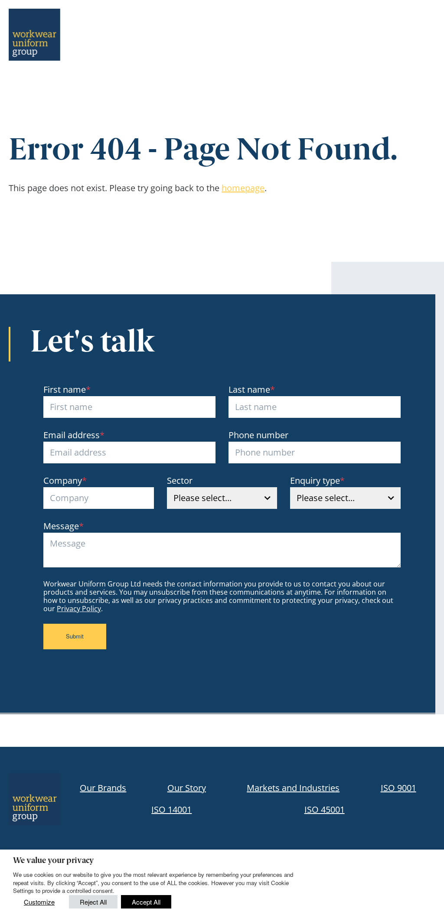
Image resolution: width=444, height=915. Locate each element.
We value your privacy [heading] (53, 861)
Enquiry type (317, 480)
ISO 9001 (398, 788)
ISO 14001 (171, 809)
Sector (180, 480)
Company (65, 480)
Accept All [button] (146, 901)
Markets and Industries (293, 788)
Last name (252, 389)
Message (63, 526)
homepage (243, 188)
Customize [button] (39, 901)
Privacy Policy (79, 608)
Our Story (186, 788)
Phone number (258, 435)
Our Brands (103, 788)
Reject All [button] (93, 901)
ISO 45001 (324, 809)
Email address (73, 435)
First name (67, 389)
